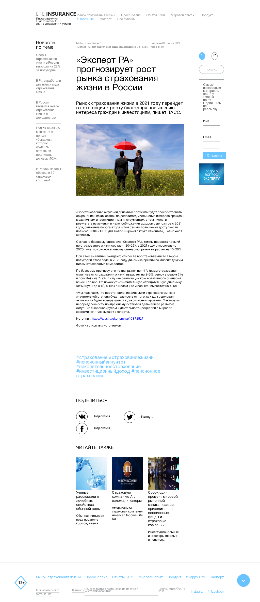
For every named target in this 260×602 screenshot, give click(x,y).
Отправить (214, 155)
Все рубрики (126, 19)
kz (214, 55)
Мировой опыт (181, 15)
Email (207, 137)
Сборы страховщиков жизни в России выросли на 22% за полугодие (48, 63)
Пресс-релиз (130, 15)
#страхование (92, 358)
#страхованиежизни (131, 358)
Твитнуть (146, 417)
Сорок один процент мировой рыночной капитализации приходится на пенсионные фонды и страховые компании (163, 508)
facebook (217, 591)
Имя (206, 121)
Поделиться (101, 416)
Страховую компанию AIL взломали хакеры (127, 496)
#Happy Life (85, 19)
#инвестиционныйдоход (103, 371)
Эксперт (105, 19)
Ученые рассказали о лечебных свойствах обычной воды (88, 500)
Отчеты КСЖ (155, 15)
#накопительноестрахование (108, 367)
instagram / (201, 591)
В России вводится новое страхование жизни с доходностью (47, 110)
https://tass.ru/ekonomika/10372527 (117, 318)
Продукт (207, 15)
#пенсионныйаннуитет (101, 362)
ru (202, 55)
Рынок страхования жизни (96, 15)
